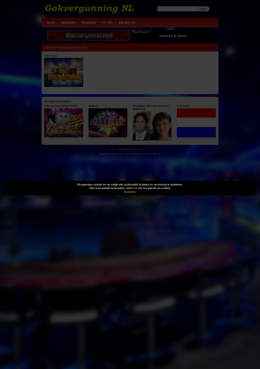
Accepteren (130, 191)
